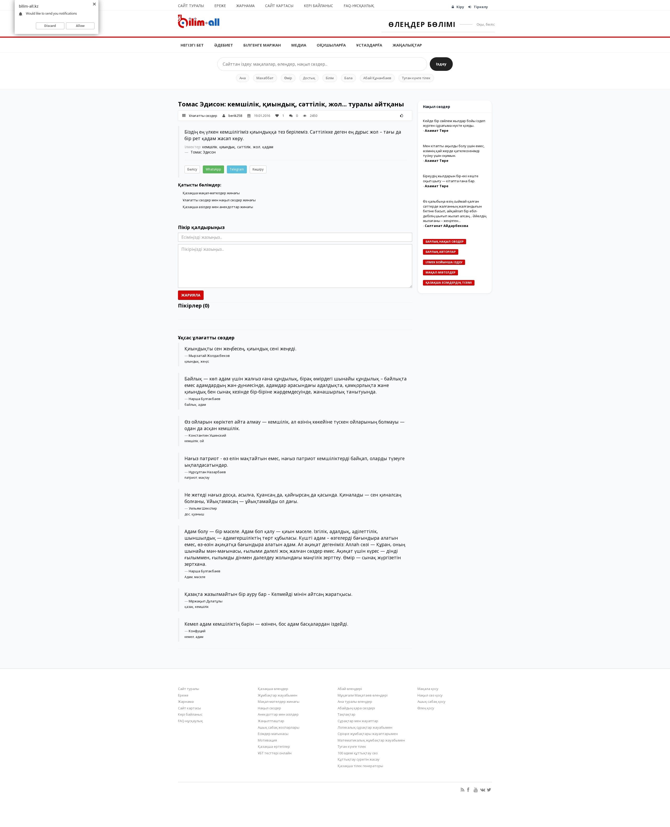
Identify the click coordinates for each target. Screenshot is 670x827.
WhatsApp (213, 169)
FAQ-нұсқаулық (359, 5)
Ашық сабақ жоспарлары (278, 727)
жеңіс (204, 361)
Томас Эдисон (203, 152)
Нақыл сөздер (269, 708)
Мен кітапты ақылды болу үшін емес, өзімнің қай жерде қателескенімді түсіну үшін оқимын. (453, 151)
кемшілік (209, 146)
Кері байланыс (318, 5)
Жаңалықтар (407, 45)
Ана (242, 78)
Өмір (288, 78)
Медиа (298, 45)
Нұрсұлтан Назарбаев (207, 472)
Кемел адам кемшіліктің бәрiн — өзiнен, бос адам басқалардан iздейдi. (266, 624)
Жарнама (245, 5)
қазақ (189, 606)
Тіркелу (481, 6)
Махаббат (264, 78)
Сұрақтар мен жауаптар (358, 720)
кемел (189, 637)
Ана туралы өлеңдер (355, 701)
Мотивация (267, 740)
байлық (191, 404)
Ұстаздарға (369, 45)
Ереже (220, 5)
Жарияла (190, 295)
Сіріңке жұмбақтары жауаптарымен (368, 733)
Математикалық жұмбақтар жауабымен (371, 740)
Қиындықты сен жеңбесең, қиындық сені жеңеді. (240, 348)
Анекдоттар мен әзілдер (278, 714)
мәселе (199, 577)
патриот (191, 477)
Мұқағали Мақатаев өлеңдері (363, 695)
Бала (348, 78)
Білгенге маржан (262, 45)
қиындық (227, 146)
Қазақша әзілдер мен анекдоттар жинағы (218, 206)
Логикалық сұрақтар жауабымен (365, 727)
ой (202, 441)
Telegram (237, 169)
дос (187, 514)
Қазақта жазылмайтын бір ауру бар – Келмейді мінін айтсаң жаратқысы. (268, 594)
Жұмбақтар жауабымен (277, 695)
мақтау (204, 477)
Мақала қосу (427, 688)
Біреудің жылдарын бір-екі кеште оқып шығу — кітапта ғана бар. (450, 178)
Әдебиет (223, 45)
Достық (309, 78)
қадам (267, 146)
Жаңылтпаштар (271, 720)
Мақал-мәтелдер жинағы (278, 701)
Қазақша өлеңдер (273, 688)
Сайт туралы (191, 5)
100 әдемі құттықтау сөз (358, 753)
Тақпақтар (346, 714)
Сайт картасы (279, 5)
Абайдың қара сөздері (356, 708)
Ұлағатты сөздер (203, 115)
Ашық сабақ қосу (431, 701)
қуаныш (198, 514)
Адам (189, 577)
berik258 (235, 115)
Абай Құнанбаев (377, 78)
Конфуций (197, 631)
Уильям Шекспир (203, 508)
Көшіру (258, 169)
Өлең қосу (425, 708)
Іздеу (441, 63)
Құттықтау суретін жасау (358, 759)
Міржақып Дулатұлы (205, 601)
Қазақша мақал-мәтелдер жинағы (211, 193)
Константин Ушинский (207, 435)
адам (202, 404)
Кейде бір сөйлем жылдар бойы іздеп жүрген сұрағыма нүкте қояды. (454, 123)
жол (256, 146)
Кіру (460, 6)
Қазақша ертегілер (274, 746)
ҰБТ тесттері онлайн (275, 753)
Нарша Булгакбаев (204, 398)
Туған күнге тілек (416, 78)
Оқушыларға (331, 45)
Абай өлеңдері (350, 688)
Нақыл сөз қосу (430, 695)
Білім (330, 78)
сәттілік (244, 146)
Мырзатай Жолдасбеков (209, 355)
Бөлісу (192, 169)
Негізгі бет (192, 45)
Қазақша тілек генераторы (360, 765)
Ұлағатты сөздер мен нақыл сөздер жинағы (219, 200)
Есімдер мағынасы (273, 733)
